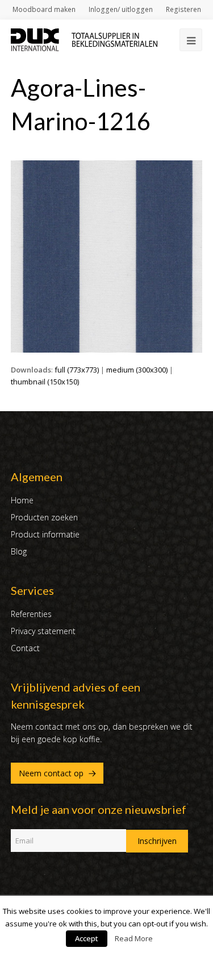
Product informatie (45, 534)
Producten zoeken (44, 517)
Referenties (31, 614)
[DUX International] (84, 39)
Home (22, 500)
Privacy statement (43, 631)
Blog (19, 551)
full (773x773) (77, 370)
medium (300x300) (137, 370)
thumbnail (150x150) (45, 381)
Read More (134, 938)
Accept (86, 938)
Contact (25, 648)
